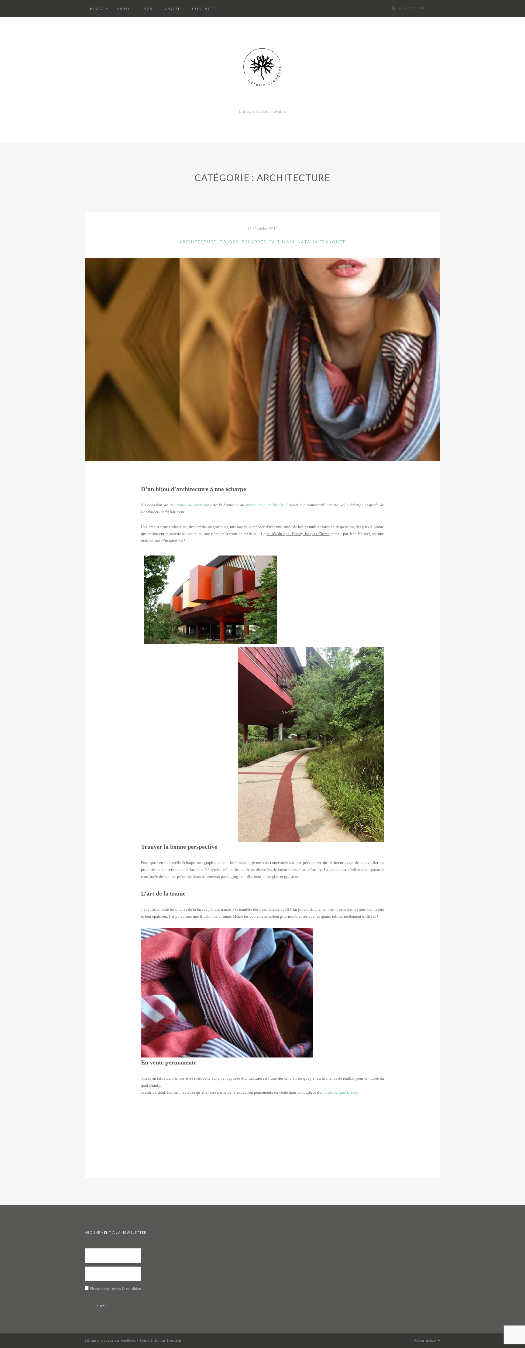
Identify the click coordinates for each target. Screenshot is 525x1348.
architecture (198, 241)
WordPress (128, 1340)
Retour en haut (426, 1340)
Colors (229, 241)
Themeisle (174, 1340)
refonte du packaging (192, 505)
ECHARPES (254, 241)
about (172, 9)
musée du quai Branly (265, 505)
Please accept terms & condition (115, 1289)
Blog (96, 9)
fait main (282, 241)
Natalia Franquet (321, 241)
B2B (148, 9)
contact (203, 9)
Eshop (124, 9)
